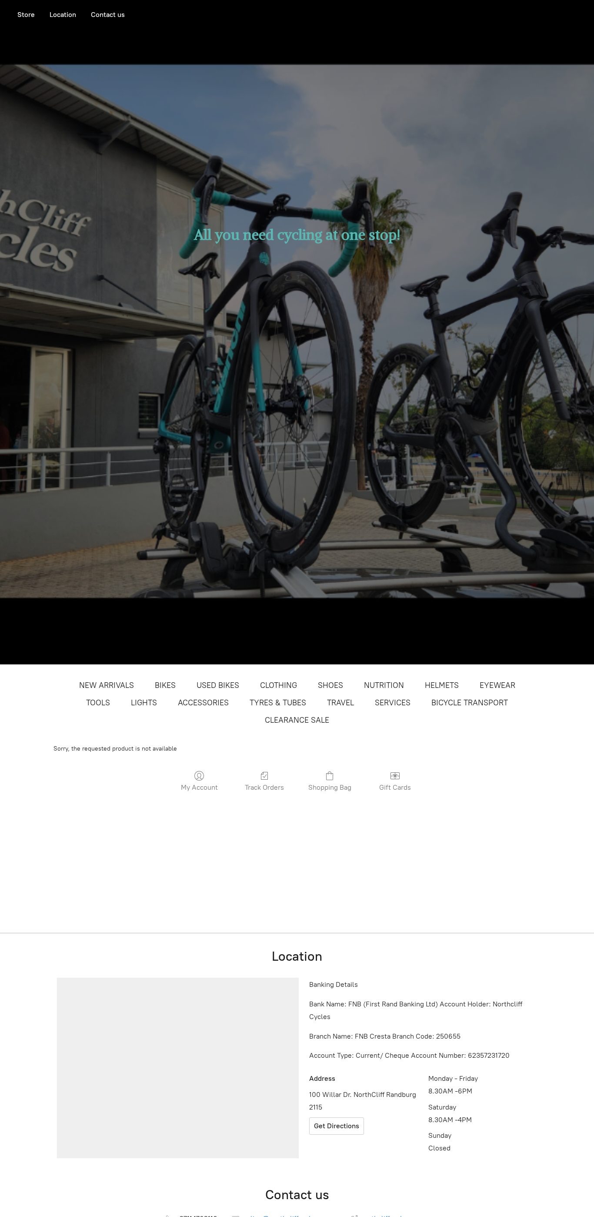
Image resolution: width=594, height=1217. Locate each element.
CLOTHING (278, 685)
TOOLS (98, 702)
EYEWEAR (497, 685)
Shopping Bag (329, 787)
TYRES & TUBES (278, 702)
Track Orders (264, 787)
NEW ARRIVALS (106, 685)
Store (26, 14)
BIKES (165, 685)
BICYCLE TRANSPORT (469, 702)
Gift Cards (395, 787)
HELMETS (442, 685)
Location (63, 14)
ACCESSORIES (203, 702)
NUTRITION (384, 685)
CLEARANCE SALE (297, 720)
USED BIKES (218, 685)
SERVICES (392, 702)
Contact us (108, 14)
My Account (199, 787)
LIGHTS (144, 702)
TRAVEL (340, 702)
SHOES (330, 685)
